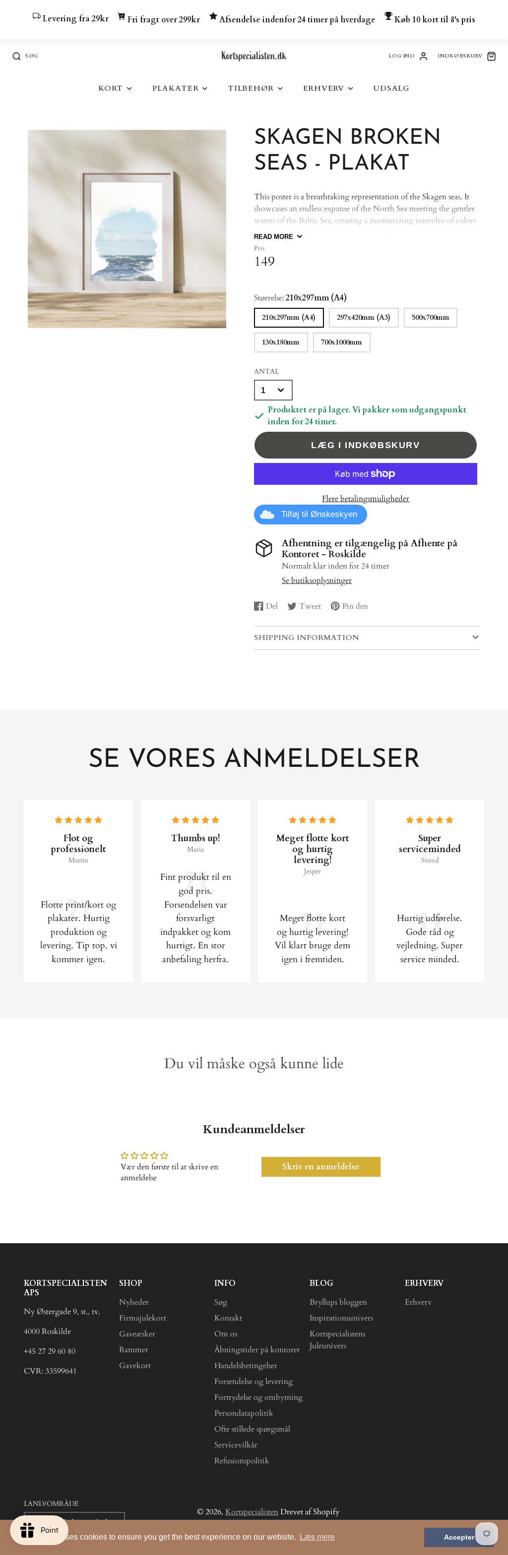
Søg (220, 1302)
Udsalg (391, 88)
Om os (225, 1333)
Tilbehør (251, 88)
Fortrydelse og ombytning (258, 1397)
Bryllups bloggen (338, 1302)
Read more (273, 236)
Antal (266, 371)
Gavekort (135, 1365)
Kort (110, 88)
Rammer (133, 1349)
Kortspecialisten (251, 1511)
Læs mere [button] (317, 1537)
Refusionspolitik (241, 1460)
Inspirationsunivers (341, 1318)
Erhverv (323, 88)
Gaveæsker (137, 1333)
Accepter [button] (459, 1537)
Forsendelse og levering (253, 1381)
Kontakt (228, 1318)
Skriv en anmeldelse (321, 1166)
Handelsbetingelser (245, 1365)
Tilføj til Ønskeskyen (319, 514)
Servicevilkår (235, 1445)
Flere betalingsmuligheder (365, 498)
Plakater (175, 88)
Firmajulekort (142, 1318)
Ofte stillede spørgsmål (252, 1429)
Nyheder (134, 1302)
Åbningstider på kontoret (257, 1349)
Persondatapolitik (243, 1413)
